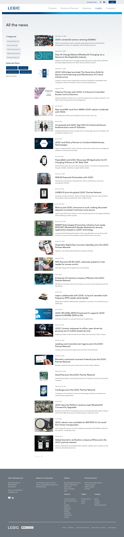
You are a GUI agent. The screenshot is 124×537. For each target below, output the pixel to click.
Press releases (23, 68)
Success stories (86, 499)
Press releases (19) (12, 45)
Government (68, 515)
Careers (97, 503)
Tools (65, 491)
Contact (97, 501)
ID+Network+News (26, 72)
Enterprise (67, 509)
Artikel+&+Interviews (12, 72)
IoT (65, 503)
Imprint (64, 527)
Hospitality (67, 513)
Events (83, 501)
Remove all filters (11, 76)
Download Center (92, 2)
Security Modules (69, 489)
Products (67, 478)
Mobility (66, 511)
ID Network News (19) (13, 41)
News (83, 503)
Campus (66, 517)
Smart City (67, 507)
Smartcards (67, 487)
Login (112, 2)
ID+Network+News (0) (13, 57)
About (96, 499)
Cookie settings (112, 527)
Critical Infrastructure (70, 501)
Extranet (87, 489)
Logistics (66, 505)
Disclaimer (71, 527)
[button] (52, 8)
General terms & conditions (98, 527)
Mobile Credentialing (70, 485)
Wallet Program (89, 487)
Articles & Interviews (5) (13, 49)
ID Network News (12, 68)
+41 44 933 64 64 (17, 490)
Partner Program (90, 485)
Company (98, 494)
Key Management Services (72, 483)
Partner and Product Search (93, 483)
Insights (83, 494)
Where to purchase (100, 505)
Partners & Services (91, 478)
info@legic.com (13, 492)
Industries (67, 494)
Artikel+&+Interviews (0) (13, 53)
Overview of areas (69, 499)
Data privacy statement (82, 527)
